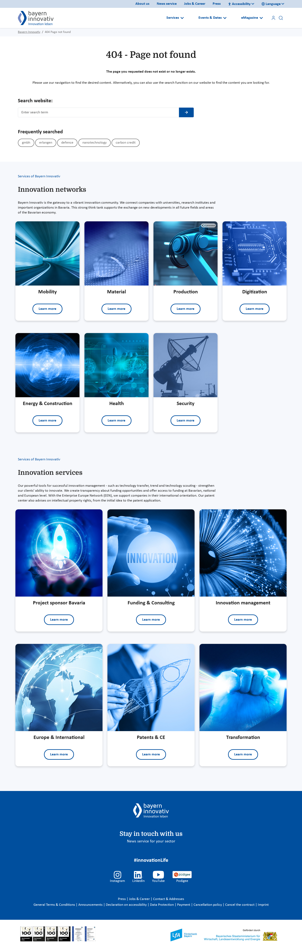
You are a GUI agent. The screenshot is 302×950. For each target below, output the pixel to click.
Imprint (263, 905)
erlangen (45, 143)
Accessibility (241, 4)
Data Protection (162, 905)
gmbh (26, 143)
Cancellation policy (208, 905)
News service (167, 4)
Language (273, 4)
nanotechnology (94, 143)
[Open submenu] (182, 18)
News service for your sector (151, 841)
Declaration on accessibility (127, 905)
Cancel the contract (240, 905)
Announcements (90, 905)
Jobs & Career (194, 4)
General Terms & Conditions (54, 905)
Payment (184, 905)
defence (67, 143)
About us (142, 4)
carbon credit (126, 143)
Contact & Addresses (168, 899)
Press (217, 4)
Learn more (47, 309)
